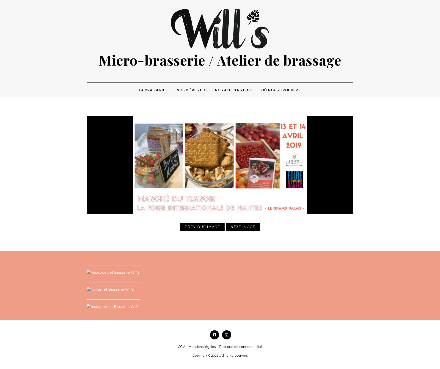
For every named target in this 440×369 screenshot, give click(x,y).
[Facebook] (214, 334)
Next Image (243, 227)
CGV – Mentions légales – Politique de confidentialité (220, 347)
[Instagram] (226, 334)
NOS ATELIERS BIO (232, 90)
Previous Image (202, 227)
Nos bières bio (192, 90)
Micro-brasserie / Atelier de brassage (220, 60)
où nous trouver (279, 90)
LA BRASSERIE (152, 90)
